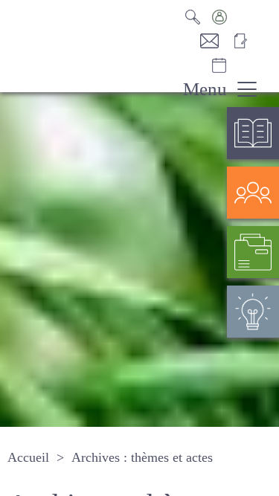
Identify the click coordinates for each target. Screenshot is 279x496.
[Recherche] (197, 17)
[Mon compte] (234, 17)
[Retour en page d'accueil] (81, 48)
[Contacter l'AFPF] (216, 40)
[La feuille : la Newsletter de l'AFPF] (245, 40)
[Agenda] (234, 65)
